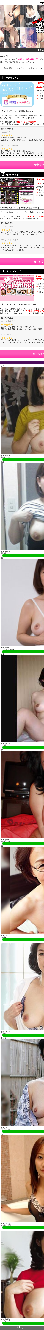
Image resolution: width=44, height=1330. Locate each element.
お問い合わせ (22, 1327)
